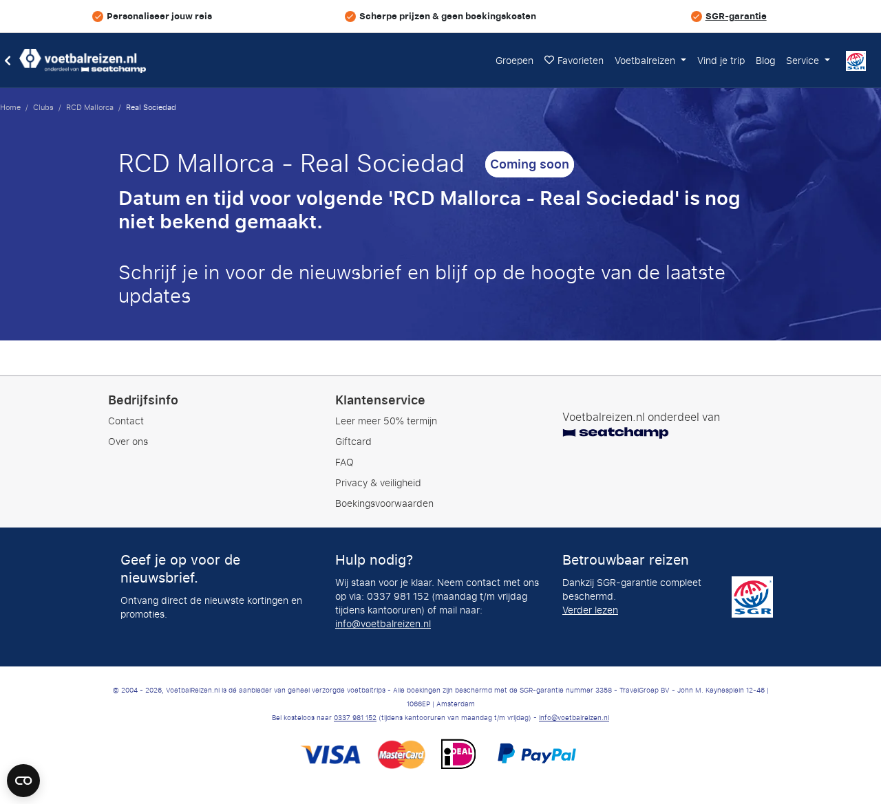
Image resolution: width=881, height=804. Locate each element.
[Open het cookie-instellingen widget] (23, 774)
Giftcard (353, 441)
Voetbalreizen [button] (646, 60)
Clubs (43, 107)
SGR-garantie (736, 16)
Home (10, 107)
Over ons (128, 441)
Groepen (514, 60)
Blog (765, 60)
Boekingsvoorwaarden (384, 503)
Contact (126, 421)
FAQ (344, 462)
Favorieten (581, 60)
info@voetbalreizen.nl (383, 624)
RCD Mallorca (90, 107)
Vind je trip (721, 60)
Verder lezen (590, 610)
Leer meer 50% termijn (386, 421)
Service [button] (804, 60)
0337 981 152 (355, 718)
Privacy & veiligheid (378, 483)
